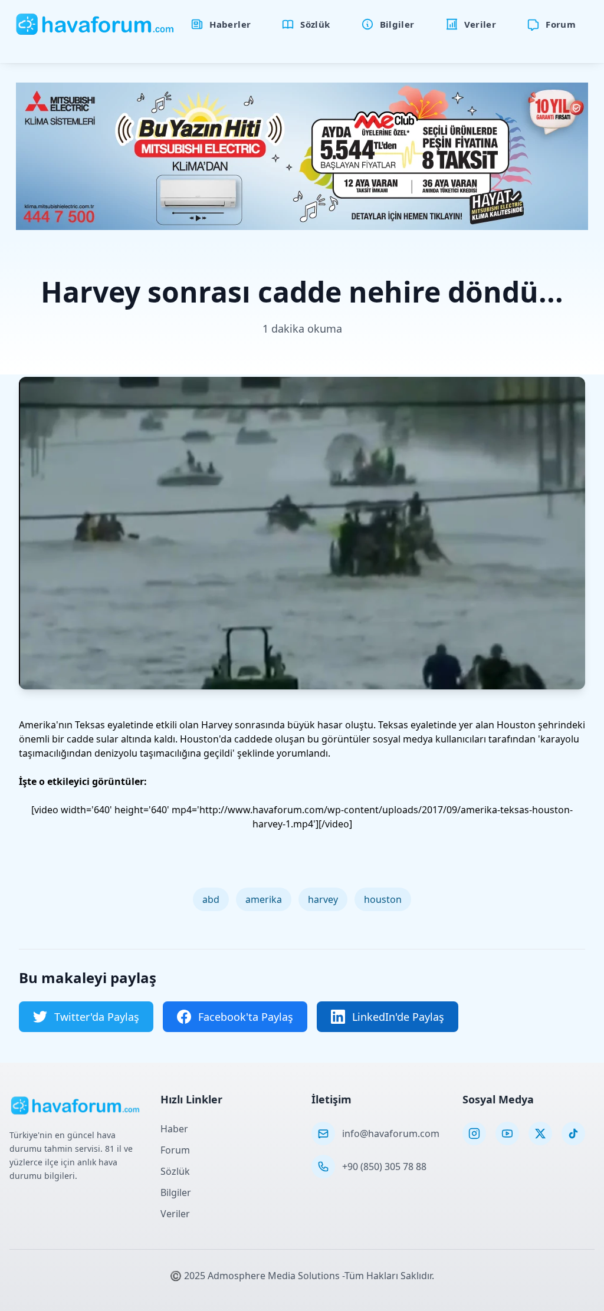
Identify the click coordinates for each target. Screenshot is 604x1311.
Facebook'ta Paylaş (245, 1017)
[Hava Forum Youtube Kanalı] (507, 1133)
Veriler (175, 1213)
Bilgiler (175, 1192)
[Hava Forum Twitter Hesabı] (540, 1133)
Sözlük (175, 1171)
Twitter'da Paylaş (96, 1017)
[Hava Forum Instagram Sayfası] (474, 1133)
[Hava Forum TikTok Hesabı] (573, 1133)
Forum (175, 1150)
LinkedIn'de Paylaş (398, 1017)
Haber (174, 1128)
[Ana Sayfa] (95, 24)
